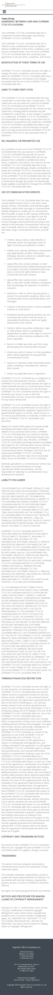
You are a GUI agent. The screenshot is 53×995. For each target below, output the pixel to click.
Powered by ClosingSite (26, 978)
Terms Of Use (19, 980)
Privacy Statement (32, 980)
